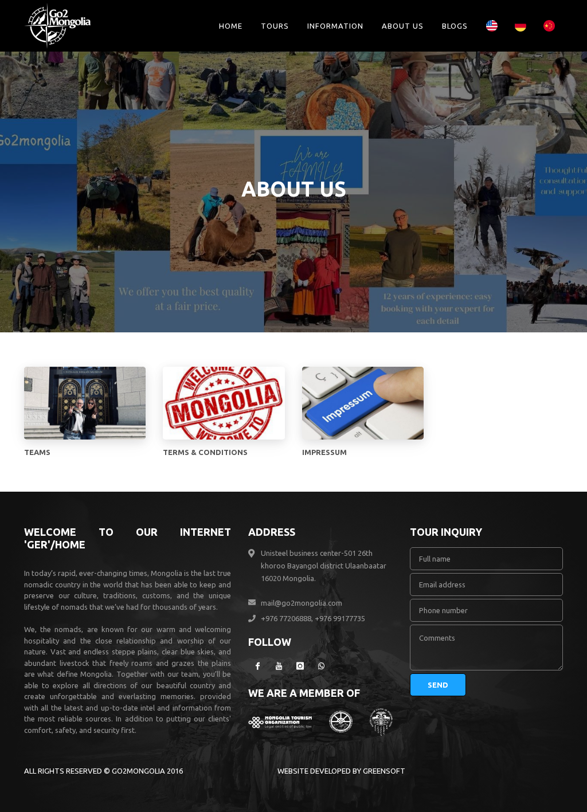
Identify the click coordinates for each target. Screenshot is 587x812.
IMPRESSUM (324, 452)
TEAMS (37, 452)
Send (438, 685)
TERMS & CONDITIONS (205, 452)
